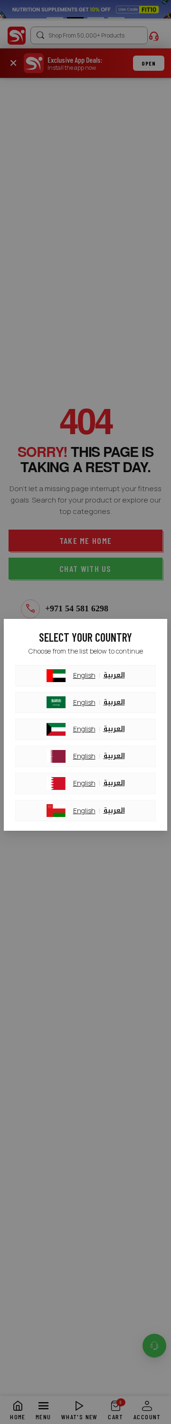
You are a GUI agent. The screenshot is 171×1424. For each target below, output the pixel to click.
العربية (114, 675)
